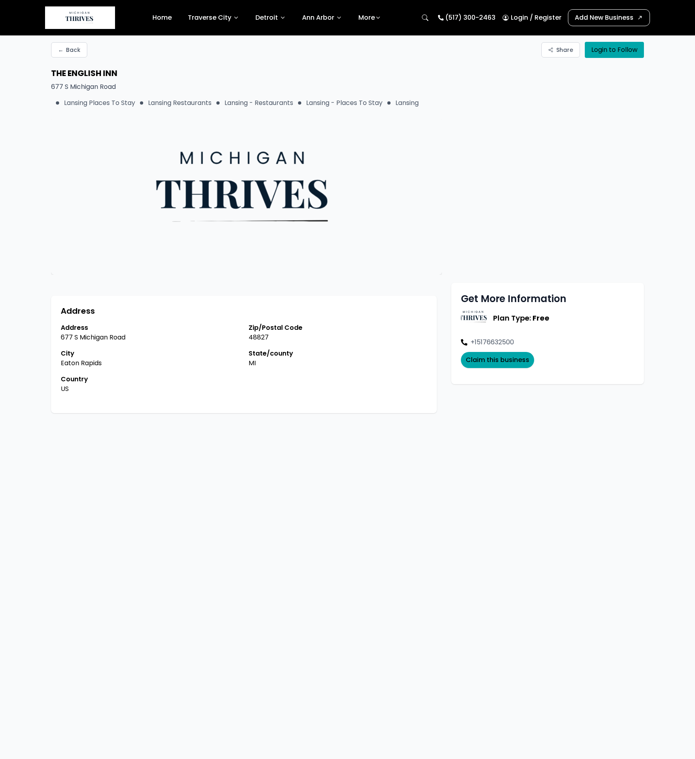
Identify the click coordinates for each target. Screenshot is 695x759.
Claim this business (497, 359)
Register (548, 17)
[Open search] (425, 17)
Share (564, 50)
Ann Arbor (318, 17)
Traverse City (209, 17)
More (366, 17)
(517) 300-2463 (470, 17)
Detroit (266, 17)
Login (519, 17)
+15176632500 (492, 342)
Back (69, 50)
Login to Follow (614, 49)
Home (162, 17)
